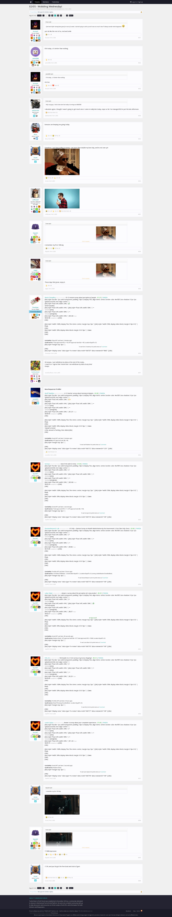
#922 (139, 63)
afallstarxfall (35, 110)
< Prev (39, 15)
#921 (139, 37)
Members (46, 2)
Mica (35, 134)
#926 (139, 181)
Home (30, 2)
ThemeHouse (54, 913)
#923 (139, 88)
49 (61, 15)
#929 (139, 288)
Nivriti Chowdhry (50, 297)
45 (49, 15)
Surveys (47, 464)
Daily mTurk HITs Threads (43, 9)
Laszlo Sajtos (49, 723)
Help (134, 911)
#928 (139, 251)
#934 (139, 584)
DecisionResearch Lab (52, 528)
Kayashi (35, 233)
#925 (139, 139)
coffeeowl (35, 200)
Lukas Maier (49, 593)
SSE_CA (47, 658)
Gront (35, 157)
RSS (141, 910)
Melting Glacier (61, 9)
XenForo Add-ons (64, 911)
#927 (139, 214)
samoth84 (35, 58)
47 (55, 15)
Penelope (35, 307)
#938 (139, 820)
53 (67, 15)
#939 (139, 857)
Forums (37, 2)
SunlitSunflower (35, 372)
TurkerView (104, 346)
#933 (139, 519)
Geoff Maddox (49, 393)
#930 (139, 353)
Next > (71, 15)
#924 (139, 115)
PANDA (105, 297)
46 (52, 15)
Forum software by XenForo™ (43, 911)
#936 (139, 713)
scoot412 (35, 399)
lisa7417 (35, 474)
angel (35, 270)
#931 (139, 372)
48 (58, 15)
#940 (139, 880)
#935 (139, 649)
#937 (139, 778)
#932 (139, 455)
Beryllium (128, 911)
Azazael (35, 31)
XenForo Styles (74, 911)
